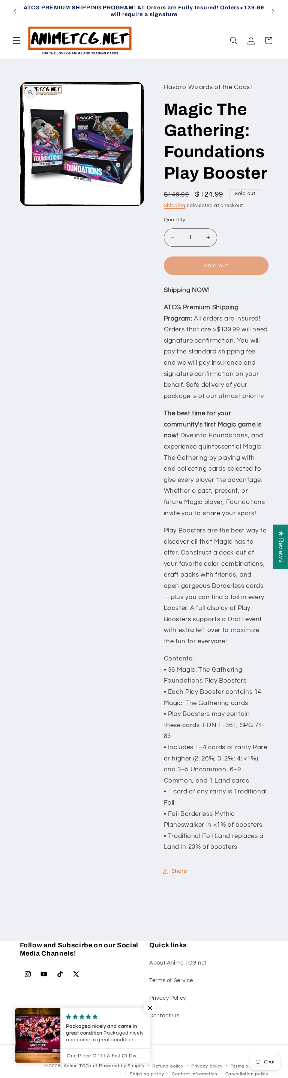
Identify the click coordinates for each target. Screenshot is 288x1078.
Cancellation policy (246, 1074)
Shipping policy (147, 1074)
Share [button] (179, 871)
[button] (16, 40)
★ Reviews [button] (281, 546)
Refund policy (168, 1066)
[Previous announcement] (15, 11)
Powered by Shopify (121, 1066)
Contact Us (164, 1015)
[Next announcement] (273, 11)
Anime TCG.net (81, 1066)
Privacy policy (207, 1066)
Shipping (175, 205)
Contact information (195, 1074)
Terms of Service (171, 980)
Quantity (175, 219)
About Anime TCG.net (178, 963)
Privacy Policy (167, 998)
